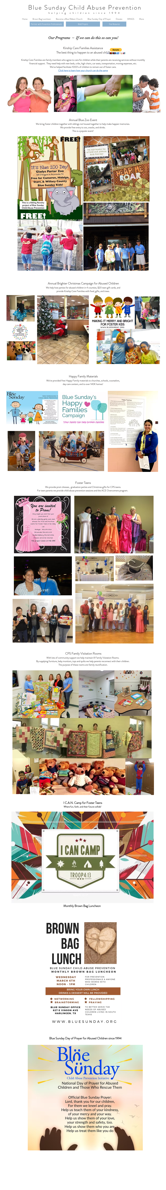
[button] (115, 51)
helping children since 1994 (85, 13)
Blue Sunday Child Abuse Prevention (84, 7)
